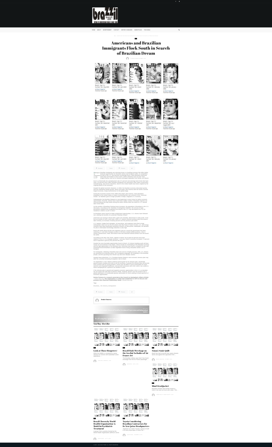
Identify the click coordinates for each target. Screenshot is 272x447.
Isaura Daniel (101, 438)
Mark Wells (100, 360)
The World (147, 30)
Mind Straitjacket (160, 386)
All (115, 35)
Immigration (112, 286)
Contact (116, 30)
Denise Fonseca (135, 58)
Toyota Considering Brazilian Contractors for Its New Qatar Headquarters (136, 424)
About (99, 30)
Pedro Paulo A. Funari (162, 394)
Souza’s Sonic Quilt (161, 350)
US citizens (104, 286)
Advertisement (107, 30)
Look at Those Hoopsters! (105, 350)
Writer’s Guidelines (126, 30)
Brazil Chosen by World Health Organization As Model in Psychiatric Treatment (105, 425)
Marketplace (138, 30)
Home (93, 30)
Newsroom (129, 364)
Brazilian (96, 286)
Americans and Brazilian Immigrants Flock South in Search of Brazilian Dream (137, 35)
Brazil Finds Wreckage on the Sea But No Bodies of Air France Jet (135, 353)
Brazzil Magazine (160, 359)
